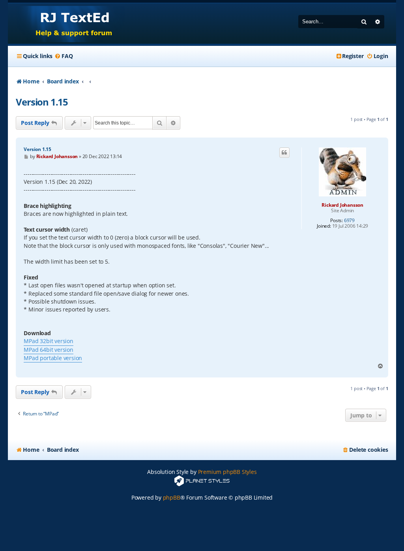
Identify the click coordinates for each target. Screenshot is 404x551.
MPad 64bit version (48, 349)
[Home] (66, 23)
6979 (349, 220)
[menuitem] (63, 56)
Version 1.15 (42, 101)
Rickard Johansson (342, 205)
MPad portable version (53, 358)
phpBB (171, 497)
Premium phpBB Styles (227, 472)
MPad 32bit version (48, 341)
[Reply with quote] (284, 152)
